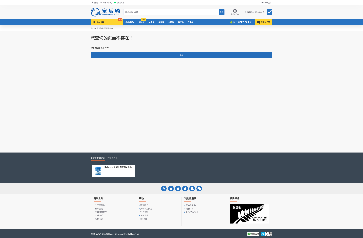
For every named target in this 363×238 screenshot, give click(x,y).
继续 (181, 55)
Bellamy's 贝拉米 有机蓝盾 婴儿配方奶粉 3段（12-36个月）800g (119, 167)
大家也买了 (112, 158)
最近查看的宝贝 (98, 158)
